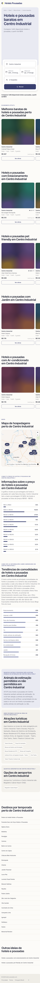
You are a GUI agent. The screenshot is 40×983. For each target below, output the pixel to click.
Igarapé (3, 917)
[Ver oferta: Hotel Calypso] (17, 316)
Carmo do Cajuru (6, 850)
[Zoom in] (37, 432)
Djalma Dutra (5, 827)
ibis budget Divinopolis (8, 212)
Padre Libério (5, 893)
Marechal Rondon (6, 931)
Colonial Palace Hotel (7, 149)
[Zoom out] (37, 435)
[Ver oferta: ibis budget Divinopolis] (17, 195)
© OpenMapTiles (18, 464)
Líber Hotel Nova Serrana (9, 273)
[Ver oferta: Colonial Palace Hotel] (17, 132)
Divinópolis (4, 860)
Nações (3, 889)
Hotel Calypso (5, 333)
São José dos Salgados (8, 898)
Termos (11, 980)
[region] (21, 448)
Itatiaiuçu (4, 922)
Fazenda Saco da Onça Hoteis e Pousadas (14, 822)
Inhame (3, 865)
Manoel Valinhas (6, 884)
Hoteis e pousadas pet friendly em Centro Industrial (17, 962)
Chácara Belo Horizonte (8, 855)
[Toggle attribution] (38, 464)
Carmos (3, 841)
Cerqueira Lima (6, 912)
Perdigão (4, 836)
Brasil (10, 10)
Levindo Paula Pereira (8, 879)
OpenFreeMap (10, 464)
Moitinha (4, 831)
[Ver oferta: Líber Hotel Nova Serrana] (17, 256)
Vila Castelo (5, 903)
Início (5, 10)
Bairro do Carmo (6, 846)
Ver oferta (18, 158)
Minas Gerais (17, 10)
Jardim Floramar (6, 870)
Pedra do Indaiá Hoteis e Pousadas (12, 817)
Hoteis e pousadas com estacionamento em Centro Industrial (20, 958)
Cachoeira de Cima (7, 908)
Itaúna (3, 927)
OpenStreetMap (32, 464)
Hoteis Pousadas (13, 3)
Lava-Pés (4, 874)
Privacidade (4, 980)
